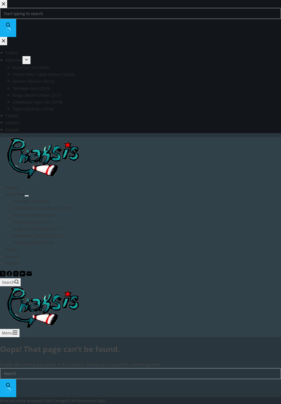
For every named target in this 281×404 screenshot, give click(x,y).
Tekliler (12, 249)
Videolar (13, 256)
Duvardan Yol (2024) (30, 201)
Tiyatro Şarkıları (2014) (32, 242)
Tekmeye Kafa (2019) (31, 222)
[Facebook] (10, 274)
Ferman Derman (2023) (33, 215)
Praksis (11, 187)
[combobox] (140, 373)
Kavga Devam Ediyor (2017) (37, 228)
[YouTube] (23, 274)
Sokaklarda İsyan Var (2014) (37, 235)
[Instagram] (16, 274)
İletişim (12, 263)
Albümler (14, 194)
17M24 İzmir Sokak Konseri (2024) (43, 208)
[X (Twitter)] (3, 274)
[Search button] (8, 388)
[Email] (29, 274)
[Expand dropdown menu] (27, 195)
